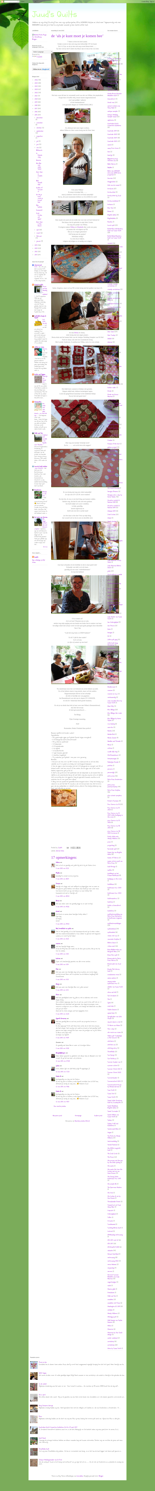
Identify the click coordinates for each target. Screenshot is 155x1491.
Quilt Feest (42, 1438)
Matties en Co (112, 683)
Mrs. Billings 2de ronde (115, 713)
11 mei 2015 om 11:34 (62, 964)
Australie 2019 (112, 131)
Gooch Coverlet (112, 451)
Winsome (110, 1329)
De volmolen (111, 325)
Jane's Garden (112, 521)
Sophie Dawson (112, 1010)
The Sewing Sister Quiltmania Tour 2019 (114, 1178)
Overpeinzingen (112, 758)
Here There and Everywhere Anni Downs (115, 482)
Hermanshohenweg (113, 488)
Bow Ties (110, 208)
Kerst (109, 596)
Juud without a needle (115, 574)
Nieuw (109, 745)
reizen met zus (112, 936)
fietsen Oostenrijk (113, 424)
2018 (36, 105)
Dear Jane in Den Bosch (39, 224)
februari (39, 236)
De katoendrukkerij (114, 321)
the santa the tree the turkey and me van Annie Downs (115, 1171)
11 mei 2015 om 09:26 (62, 907)
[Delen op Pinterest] (80, 848)
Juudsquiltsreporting (114, 583)
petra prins (111, 776)
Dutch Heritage (112, 372)
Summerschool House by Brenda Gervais (114, 1086)
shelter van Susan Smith (115, 987)
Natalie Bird (111, 734)
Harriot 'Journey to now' (114, 476)
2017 (36, 108)
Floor (57, 995)
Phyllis (58, 873)
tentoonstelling (112, 1141)
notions (110, 748)
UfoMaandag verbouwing (115, 1235)
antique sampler (113, 111)
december (39, 118)
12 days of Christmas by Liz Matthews (114, 59)
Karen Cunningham (113, 589)
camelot (110, 243)
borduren (110, 189)
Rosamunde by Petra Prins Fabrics (114, 959)
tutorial (110, 1231)
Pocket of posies (113, 801)
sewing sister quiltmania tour (112, 982)
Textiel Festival (112, 1145)
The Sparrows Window (115, 1187)
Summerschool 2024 (114, 1081)
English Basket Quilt (114, 384)
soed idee (111, 1006)
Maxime (38, 160)
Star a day (111, 1029)
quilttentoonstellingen (114, 923)
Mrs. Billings (111, 710)
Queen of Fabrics (113, 858)
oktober (39, 128)
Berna (57, 901)
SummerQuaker (112, 1078)
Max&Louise (111, 687)
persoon (110, 769)
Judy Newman (112, 557)
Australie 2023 (112, 134)
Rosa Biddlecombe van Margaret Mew (114, 951)
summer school (112, 1065)
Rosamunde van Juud (114, 964)
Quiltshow (111, 911)
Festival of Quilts (113, 417)
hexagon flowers (113, 491)
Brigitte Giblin (112, 215)
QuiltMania (111, 884)
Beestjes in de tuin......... (44, 494)
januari (38, 241)
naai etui (110, 727)
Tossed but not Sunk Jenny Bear (114, 1206)
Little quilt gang (112, 639)
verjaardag (111, 1268)
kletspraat (111, 610)
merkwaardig (112, 697)
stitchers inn (111, 1045)
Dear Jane (111, 332)
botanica (110, 204)
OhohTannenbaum (113, 755)
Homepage (78, 1116)
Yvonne (58, 883)
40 (108, 67)
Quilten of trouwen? (39, 190)
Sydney (110, 1120)
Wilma (58, 862)
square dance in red (114, 1022)
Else (57, 969)
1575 (36, 267)
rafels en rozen (39, 347)
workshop (111, 1341)
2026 (36, 80)
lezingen (110, 633)
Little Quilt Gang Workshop (113, 644)
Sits (109, 999)
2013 (36, 248)
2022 (36, 93)
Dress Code (111, 359)
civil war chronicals (113, 252)
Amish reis (111, 102)
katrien (58, 958)
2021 (36, 96)
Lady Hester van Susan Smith (115, 618)
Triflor (109, 1217)
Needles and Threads (114, 741)
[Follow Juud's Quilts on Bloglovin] (41, 70)
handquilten (111, 472)
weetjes (110, 1310)
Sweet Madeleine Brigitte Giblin (113, 1107)
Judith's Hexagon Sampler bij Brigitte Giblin (114, 551)
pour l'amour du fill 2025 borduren (114, 832)
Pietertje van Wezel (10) (44, 379)
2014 (36, 245)
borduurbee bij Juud (114, 196)
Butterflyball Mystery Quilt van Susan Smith (114, 237)
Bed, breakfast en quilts (63, 928)
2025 (36, 83)
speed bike (111, 1013)
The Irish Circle (112, 1154)
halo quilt (111, 468)
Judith (36, 557)
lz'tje (109, 655)
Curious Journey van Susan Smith (114, 308)
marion (58, 943)
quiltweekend (112, 929)
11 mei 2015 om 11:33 (62, 954)
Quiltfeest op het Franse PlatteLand (113, 874)
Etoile (109, 391)
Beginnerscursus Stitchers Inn (113, 160)
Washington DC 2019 (114, 1306)
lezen (109, 629)
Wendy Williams (112, 1313)
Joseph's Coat (112, 546)
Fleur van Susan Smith (114, 435)
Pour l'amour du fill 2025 (114, 827)
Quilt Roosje (111, 866)
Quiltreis (110, 902)
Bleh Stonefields (39, 183)
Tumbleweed (111, 1224)
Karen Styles (111, 592)
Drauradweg (111, 356)
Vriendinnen (111, 1292)
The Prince (111, 1157)
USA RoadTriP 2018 (113, 1247)
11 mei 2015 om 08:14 (62, 879)
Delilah (110, 339)
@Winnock (39, 150)
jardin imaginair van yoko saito (113, 526)
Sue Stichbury (112, 1058)
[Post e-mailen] (67, 848)
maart (38, 233)
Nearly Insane (112, 738)
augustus (39, 136)
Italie (109, 518)
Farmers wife (112, 414)
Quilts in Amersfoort (114, 905)
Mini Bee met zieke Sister (38, 166)
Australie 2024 (112, 138)
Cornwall (110, 273)
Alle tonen (45, 547)
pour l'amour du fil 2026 (114, 821)
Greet (58, 911)
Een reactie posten (60, 1106)
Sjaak (109, 1003)
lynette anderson (113, 652)
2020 (36, 99)
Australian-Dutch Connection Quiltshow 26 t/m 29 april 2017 (58, 1427)
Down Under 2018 (113, 352)
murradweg (111, 724)
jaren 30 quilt (112, 530)
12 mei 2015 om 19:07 (62, 1102)
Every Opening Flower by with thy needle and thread (115, 405)
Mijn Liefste (39, 206)
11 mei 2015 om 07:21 (62, 868)
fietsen (110, 421)
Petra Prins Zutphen (114, 790)
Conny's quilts (38, 285)
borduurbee (111, 192)
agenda (110, 87)
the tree (110, 1193)
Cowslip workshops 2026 (114, 299)
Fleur (109, 431)
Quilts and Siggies (39, 374)
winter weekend (112, 1338)
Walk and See (38, 433)
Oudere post (98, 1116)
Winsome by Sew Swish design (115, 1334)
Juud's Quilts (54, 14)
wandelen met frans (114, 1303)
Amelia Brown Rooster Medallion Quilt (115, 95)
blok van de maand (113, 185)
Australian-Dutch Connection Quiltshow (114, 125)
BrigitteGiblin (112, 218)
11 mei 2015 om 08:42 (62, 896)
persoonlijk (111, 772)
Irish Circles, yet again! (39, 216)
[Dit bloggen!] (74, 848)
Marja (57, 984)
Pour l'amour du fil (114, 804)
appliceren (111, 120)
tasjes (109, 1132)
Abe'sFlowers (112, 71)
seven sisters (112, 978)
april (38, 230)
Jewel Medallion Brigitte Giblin (115, 542)
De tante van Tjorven (40, 517)
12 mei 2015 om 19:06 (62, 1087)
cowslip (110, 280)
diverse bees (60, 851)
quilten (110, 870)
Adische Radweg (112, 83)
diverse (110, 342)
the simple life (112, 1184)
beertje (110, 155)
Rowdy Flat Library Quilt (114, 970)
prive (109, 842)
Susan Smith (111, 1097)
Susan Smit (111, 1094)
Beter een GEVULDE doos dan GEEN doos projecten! (114, 173)
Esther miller (112, 387)
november (39, 123)
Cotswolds (111, 277)
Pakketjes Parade (113, 762)
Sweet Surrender (113, 1111)
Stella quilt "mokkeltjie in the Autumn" (115, 1037)
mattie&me (111, 680)
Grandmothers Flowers (115, 459)
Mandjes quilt (112, 668)
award (109, 145)
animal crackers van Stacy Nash (114, 107)
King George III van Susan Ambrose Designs (115, 604)
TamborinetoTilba (113, 1129)
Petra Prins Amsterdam (115, 779)
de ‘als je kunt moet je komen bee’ (39, 198)
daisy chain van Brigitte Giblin (115, 317)
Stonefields (111, 1052)
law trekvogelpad (113, 622)
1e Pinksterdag (39, 155)
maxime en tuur (113, 694)
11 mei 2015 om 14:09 (62, 1038)
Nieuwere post (57, 1116)
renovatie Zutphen (113, 939)
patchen (110, 765)
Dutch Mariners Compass (112, 376)
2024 (36, 86)
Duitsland (110, 363)
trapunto (110, 1210)
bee (109, 152)
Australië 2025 (112, 141)
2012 (36, 251)
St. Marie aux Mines (114, 1025)
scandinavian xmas (113, 974)
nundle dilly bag (112, 752)
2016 (36, 112)
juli (37, 141)
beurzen (110, 178)
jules (109, 571)
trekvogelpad (112, 1214)
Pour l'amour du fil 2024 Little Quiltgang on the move (115, 815)
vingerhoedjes (112, 1282)
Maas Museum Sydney (114, 662)
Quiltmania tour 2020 (114, 888)
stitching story (112, 1048)
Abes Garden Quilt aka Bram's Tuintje (115, 75)
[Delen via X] (76, 848)
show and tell (112, 992)
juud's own (111, 580)
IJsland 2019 (111, 511)
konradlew (80, 1476)
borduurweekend (113, 201)
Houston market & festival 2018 (114, 501)
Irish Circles (111, 514)
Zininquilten (37, 402)
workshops (111, 1345)
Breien (109, 211)
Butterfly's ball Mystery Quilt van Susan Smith (115, 230)
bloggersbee (111, 182)
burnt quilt (111, 225)
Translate (39, 57)
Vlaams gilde (111, 1289)
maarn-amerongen (113, 659)
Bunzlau (110, 222)
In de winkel (42, 1384)
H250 (109, 465)
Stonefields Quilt (44, 1449)
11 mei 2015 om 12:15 (62, 990)
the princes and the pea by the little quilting (115, 1161)
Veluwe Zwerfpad (113, 1254)
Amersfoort (111, 99)
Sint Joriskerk (112, 996)
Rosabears (37, 490)
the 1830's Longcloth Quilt (114, 1149)
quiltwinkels (111, 932)
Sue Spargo (111, 1055)
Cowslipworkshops (113, 303)
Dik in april (42, 1395)
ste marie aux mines (114, 1032)
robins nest (111, 946)
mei (37, 148)
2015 (36, 115)
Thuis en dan (43, 1362)
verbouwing (111, 1257)
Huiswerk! (39, 210)
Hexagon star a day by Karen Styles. (115, 496)
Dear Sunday (111, 335)
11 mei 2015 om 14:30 (62, 1048)
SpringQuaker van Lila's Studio (115, 1017)
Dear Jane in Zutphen (39, 175)
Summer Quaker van (114, 1062)
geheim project (112, 447)
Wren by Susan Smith (114, 1348)
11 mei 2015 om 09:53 (62, 924)
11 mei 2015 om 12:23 (62, 1014)
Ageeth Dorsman (61, 1018)
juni (37, 144)
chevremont (38, 265)
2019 (36, 102)
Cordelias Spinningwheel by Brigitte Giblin (115, 269)
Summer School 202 (114, 1069)
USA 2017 (110, 1243)
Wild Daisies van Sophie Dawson (115, 1321)
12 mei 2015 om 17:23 (62, 1072)
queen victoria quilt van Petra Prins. (115, 862)
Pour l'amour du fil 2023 (114, 809)
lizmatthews (111, 648)
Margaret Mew (112, 676)
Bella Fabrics (112, 164)
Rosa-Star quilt (112, 955)
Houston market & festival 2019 (114, 507)
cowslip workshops (114, 289)
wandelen (110, 1299)
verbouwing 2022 (113, 1261)
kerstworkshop (112, 599)
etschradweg (112, 400)
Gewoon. (44, 349)
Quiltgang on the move (115, 879)
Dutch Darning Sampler (115, 366)
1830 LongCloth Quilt (114, 64)
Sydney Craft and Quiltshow (113, 1125)
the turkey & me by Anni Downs (114, 1197)
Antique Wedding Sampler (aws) (113, 116)
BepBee (110, 167)
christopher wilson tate (115, 247)
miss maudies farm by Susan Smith (115, 702)
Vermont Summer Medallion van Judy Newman (113, 1277)
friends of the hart (114, 444)
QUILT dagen (42, 1373)
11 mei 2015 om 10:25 (62, 939)
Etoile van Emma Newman (113, 395)
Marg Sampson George (46, 1405)
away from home (113, 148)
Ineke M (58, 1076)
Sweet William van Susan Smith (113, 1116)
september (39, 131)
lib (108, 636)
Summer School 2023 (114, 1072)
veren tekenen (112, 1264)
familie (110, 411)
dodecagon (111, 349)
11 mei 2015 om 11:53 (62, 979)
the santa (111, 1166)
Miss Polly (111, 706)
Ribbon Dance (112, 943)
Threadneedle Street (114, 1202)
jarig (109, 534)
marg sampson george (115, 671)
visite (109, 1285)
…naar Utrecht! (38, 468)
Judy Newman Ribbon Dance (114, 567)
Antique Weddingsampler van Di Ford (50, 1460)
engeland (110, 381)
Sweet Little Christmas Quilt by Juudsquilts (115, 1101)
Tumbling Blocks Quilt (114, 1228)
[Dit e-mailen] (72, 848)
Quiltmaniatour (112, 898)
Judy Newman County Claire (114, 561)
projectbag (111, 845)
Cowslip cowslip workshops (112, 285)
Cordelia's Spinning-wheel (113, 264)
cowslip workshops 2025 (114, 294)
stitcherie (111, 1041)
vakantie (110, 1250)
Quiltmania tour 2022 (114, 893)
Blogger (101, 1476)
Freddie (110, 440)
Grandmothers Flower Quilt (115, 455)
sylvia (57, 1066)
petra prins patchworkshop (112, 786)
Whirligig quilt (112, 1317)
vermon (110, 1271)
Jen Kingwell (111, 537)
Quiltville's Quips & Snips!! (40, 317)
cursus (110, 312)
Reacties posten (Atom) (82, 1121)
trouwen (110, 1221)
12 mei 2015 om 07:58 (63, 1061)
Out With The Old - (44, 322)
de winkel (110, 328)
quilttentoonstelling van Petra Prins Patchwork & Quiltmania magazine (115, 916)
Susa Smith (111, 1090)
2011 (36, 255)
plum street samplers (115, 795)
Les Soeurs (111, 626)
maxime (110, 690)
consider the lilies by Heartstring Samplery (114, 256)
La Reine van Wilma (113, 613)
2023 (36, 89)
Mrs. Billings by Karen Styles (114, 719)
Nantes (110, 731)
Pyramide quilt (112, 849)
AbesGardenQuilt (113, 80)
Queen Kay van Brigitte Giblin (115, 853)
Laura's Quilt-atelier (40, 466)
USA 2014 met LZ (113, 1240)
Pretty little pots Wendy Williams (113, 837)
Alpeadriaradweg (113, 90)
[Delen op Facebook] (78, 848)
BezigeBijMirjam (60, 1053)
